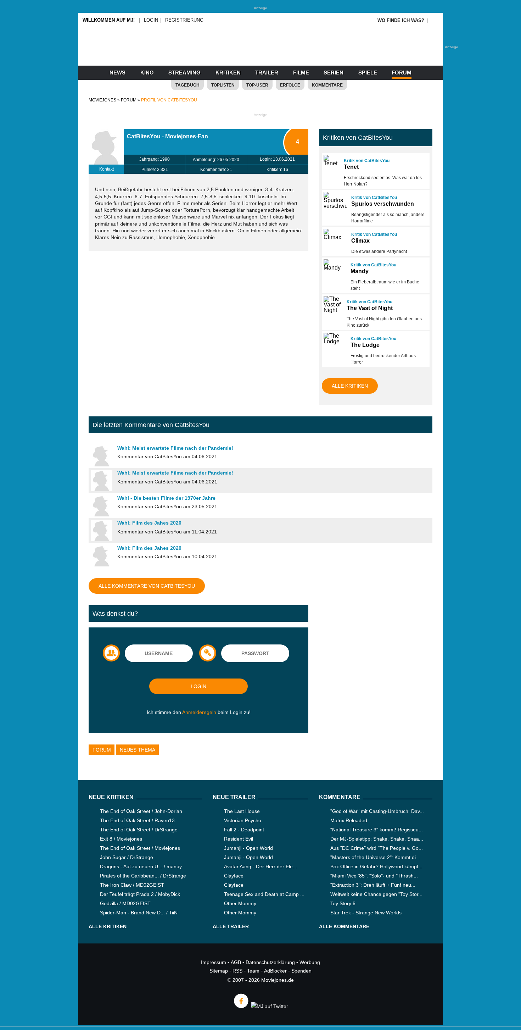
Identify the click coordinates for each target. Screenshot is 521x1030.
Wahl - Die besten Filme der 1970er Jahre (166, 498)
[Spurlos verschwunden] (334, 200)
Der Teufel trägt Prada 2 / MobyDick (140, 894)
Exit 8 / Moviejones (121, 839)
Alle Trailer (231, 926)
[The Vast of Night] (332, 304)
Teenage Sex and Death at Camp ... (264, 894)
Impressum (213, 962)
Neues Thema (137, 750)
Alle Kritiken (350, 386)
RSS (237, 971)
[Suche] (434, 20)
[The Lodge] (334, 338)
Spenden (301, 971)
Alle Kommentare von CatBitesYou (147, 586)
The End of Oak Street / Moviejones (140, 848)
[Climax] (334, 234)
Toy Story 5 (342, 903)
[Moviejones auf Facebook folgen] (240, 1006)
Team (253, 971)
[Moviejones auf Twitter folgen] (269, 1006)
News (117, 73)
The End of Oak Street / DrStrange (139, 829)
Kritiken (228, 73)
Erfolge (290, 85)
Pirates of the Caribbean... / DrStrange (143, 876)
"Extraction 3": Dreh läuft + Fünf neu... (372, 885)
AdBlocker (275, 971)
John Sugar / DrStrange (126, 857)
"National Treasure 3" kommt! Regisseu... (376, 829)
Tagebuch (187, 85)
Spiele (367, 73)
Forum (401, 73)
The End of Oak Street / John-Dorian (141, 811)
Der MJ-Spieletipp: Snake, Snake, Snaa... (376, 839)
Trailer (266, 73)
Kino (147, 73)
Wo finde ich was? (400, 20)
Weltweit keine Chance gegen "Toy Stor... (376, 894)
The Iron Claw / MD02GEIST (132, 885)
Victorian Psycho (242, 820)
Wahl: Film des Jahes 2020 (149, 523)
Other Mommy (240, 903)
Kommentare (327, 85)
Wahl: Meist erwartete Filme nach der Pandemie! (175, 448)
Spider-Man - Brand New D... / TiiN (139, 912)
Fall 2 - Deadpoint (244, 829)
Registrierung (184, 20)
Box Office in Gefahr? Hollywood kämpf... (376, 866)
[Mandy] (334, 265)
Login (151, 20)
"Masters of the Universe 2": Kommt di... (375, 857)
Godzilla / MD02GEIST (125, 903)
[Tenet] (330, 160)
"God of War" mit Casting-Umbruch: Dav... (377, 811)
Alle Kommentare (344, 926)
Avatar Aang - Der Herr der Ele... (260, 866)
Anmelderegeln (199, 712)
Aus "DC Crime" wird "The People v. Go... (376, 848)
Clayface (233, 876)
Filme (301, 73)
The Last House (242, 811)
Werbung (309, 962)
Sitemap (218, 971)
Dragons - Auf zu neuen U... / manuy (141, 866)
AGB (236, 962)
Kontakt (106, 169)
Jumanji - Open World (248, 848)
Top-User (257, 85)
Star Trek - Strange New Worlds (366, 912)
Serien (333, 73)
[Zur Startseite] (260, 53)
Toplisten (223, 85)
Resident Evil (238, 839)
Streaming (184, 73)
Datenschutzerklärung (270, 962)
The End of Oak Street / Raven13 (137, 820)
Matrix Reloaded (348, 820)
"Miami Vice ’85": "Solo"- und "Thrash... (374, 876)
